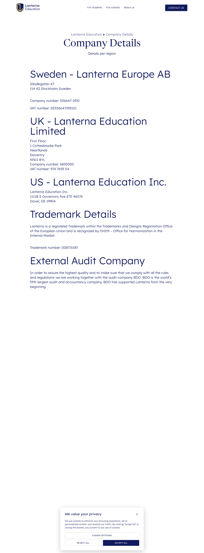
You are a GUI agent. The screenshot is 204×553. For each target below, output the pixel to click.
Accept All (121, 543)
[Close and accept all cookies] (137, 514)
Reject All (83, 543)
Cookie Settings (102, 535)
